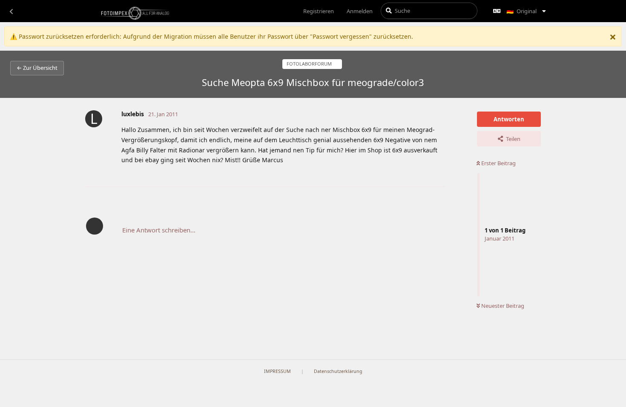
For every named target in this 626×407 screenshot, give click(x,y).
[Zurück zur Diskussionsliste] (11, 11)
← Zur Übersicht (37, 68)
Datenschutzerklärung (338, 371)
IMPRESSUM (277, 371)
